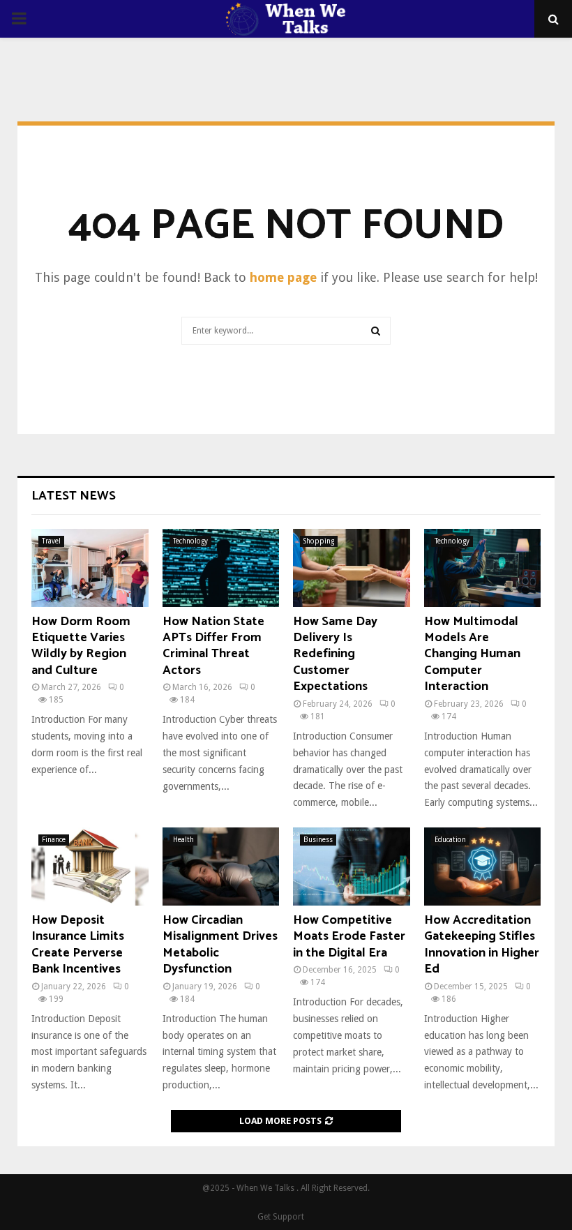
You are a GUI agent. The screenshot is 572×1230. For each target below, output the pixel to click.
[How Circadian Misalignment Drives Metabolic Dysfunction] (221, 866)
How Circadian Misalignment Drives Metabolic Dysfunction (220, 945)
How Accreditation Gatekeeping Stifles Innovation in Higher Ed (481, 945)
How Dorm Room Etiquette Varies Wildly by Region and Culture (80, 646)
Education (450, 839)
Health (183, 839)
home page (283, 277)
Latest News (73, 496)
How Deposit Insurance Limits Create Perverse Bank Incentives (77, 945)
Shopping (318, 541)
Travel (51, 541)
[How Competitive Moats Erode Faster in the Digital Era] (351, 866)
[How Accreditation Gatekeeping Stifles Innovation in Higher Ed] (482, 866)
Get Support (280, 1217)
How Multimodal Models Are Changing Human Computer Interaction (472, 654)
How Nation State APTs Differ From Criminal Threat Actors (213, 646)
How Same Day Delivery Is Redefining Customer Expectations (335, 654)
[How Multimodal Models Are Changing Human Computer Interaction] (482, 568)
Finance (54, 839)
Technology (190, 541)
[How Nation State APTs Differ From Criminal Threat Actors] (221, 568)
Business (318, 839)
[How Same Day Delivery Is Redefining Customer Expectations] (351, 568)
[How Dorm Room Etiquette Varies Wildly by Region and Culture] (90, 568)
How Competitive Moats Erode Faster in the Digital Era (349, 936)
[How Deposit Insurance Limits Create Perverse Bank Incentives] (90, 866)
